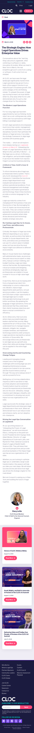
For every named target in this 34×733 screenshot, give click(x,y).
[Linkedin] (3, 721)
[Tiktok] (20, 721)
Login (30, 5)
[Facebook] (12, 721)
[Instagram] (8, 721)
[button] (16, 5)
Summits (19, 2)
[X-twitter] (16, 721)
